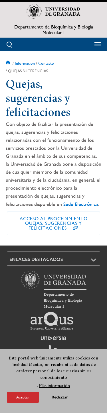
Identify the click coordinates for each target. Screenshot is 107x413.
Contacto (46, 63)
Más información (54, 385)
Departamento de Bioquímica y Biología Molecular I (53, 29)
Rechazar (60, 397)
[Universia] (53, 338)
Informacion (25, 63)
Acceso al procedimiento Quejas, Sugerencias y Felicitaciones (54, 223)
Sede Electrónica (80, 204)
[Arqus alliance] (52, 321)
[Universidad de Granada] (53, 11)
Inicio (8, 63)
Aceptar (22, 397)
